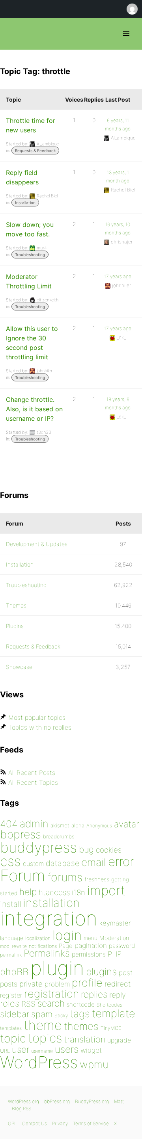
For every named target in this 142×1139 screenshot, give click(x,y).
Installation (25, 202)
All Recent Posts (31, 773)
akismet (59, 825)
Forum (22, 875)
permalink (11, 955)
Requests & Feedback (35, 150)
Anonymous (99, 826)
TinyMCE (111, 1028)
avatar (126, 824)
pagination (91, 945)
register (11, 995)
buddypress (38, 847)
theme (43, 1025)
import (106, 890)
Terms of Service (91, 1123)
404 (9, 824)
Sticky (61, 1015)
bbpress (20, 834)
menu (90, 938)
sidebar (14, 1014)
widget (91, 1050)
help (28, 891)
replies (94, 994)
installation (51, 903)
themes (81, 1026)
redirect (118, 983)
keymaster (115, 923)
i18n (78, 892)
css (10, 861)
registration (51, 993)
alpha (77, 825)
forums (64, 877)
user (20, 1049)
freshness (96, 879)
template (113, 1013)
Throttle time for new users (30, 125)
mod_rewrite (13, 946)
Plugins (15, 625)
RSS (28, 1004)
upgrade (119, 1040)
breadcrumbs (59, 836)
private (31, 983)
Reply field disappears (22, 177)
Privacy (60, 1123)
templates (11, 1028)
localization (37, 938)
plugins (101, 971)
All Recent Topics (33, 782)
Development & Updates (36, 544)
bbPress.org (13, 34)
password (122, 945)
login (67, 935)
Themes (16, 605)
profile (87, 982)
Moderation (114, 938)
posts (8, 984)
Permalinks (47, 953)
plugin (57, 968)
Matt (119, 1101)
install (10, 904)
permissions (89, 954)
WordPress (39, 1062)
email (93, 862)
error (121, 861)
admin (34, 824)
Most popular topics (36, 717)
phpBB (14, 971)
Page (66, 945)
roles (9, 1003)
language (11, 938)
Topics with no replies (39, 727)
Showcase (19, 666)
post (126, 972)
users (66, 1049)
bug (86, 849)
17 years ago (117, 276)
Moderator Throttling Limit (29, 281)
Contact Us (34, 1123)
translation (84, 1039)
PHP (114, 953)
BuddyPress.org (92, 1101)
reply (117, 995)
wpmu (94, 1064)
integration (48, 918)
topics (45, 1038)
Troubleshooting (30, 254)
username (42, 1051)
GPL (12, 1123)
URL (5, 1051)
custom (33, 864)
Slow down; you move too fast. (30, 229)
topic (13, 1038)
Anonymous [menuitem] (131, 9)
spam (41, 1014)
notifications (43, 946)
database (62, 863)
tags (80, 1013)
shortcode (81, 1004)
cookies (108, 850)
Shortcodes (109, 1005)
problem (57, 984)
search (51, 1003)
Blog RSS (21, 1108)
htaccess (54, 892)
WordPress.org (23, 1101)
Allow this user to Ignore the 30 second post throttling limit (32, 343)
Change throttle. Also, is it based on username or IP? (34, 409)
